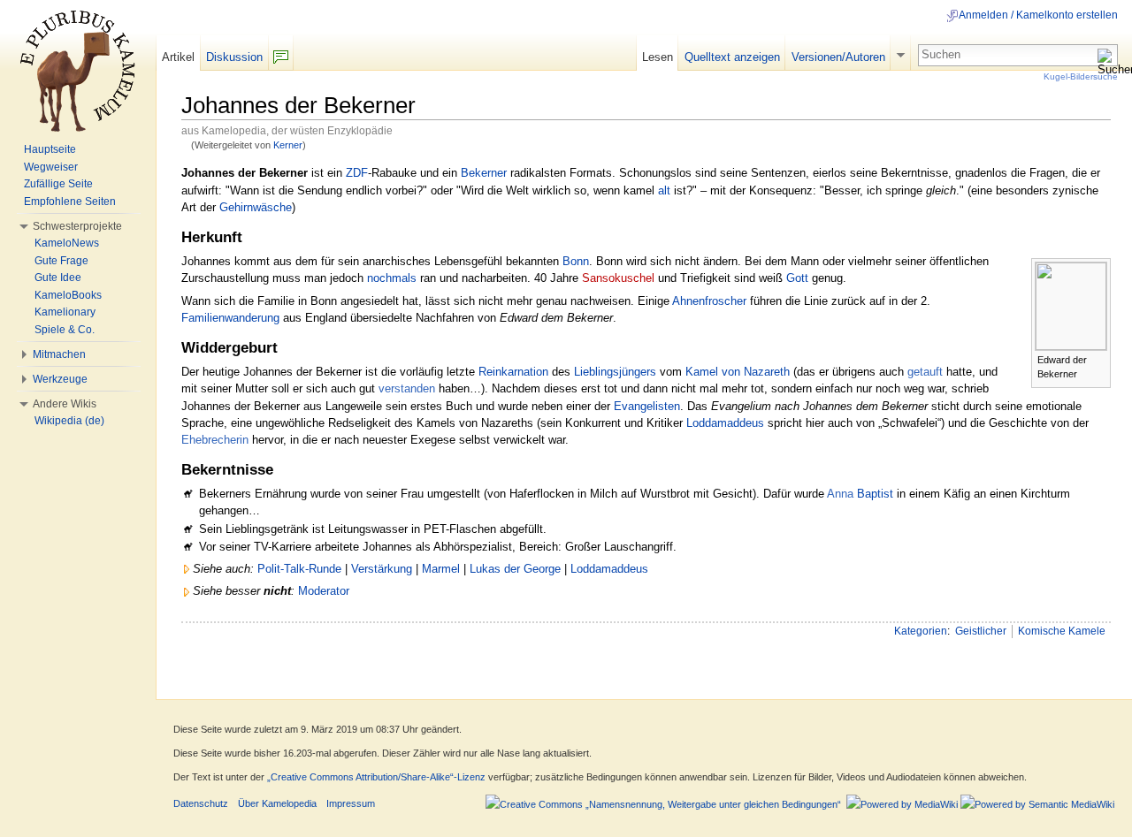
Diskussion (234, 57)
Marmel (441, 568)
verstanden (407, 388)
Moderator (323, 590)
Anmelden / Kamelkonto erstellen (1038, 15)
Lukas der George (515, 568)
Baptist (875, 493)
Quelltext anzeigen (732, 57)
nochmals (392, 278)
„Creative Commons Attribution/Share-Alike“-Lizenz (376, 777)
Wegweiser (51, 167)
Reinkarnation (513, 371)
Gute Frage (61, 261)
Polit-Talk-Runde (299, 568)
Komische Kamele (1061, 631)
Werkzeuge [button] (60, 379)
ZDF (357, 172)
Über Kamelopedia (277, 803)
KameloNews (66, 243)
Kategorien (920, 631)
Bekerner (484, 172)
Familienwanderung (230, 317)
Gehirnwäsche (255, 207)
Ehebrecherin (215, 439)
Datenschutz (200, 803)
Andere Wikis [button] (64, 404)
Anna (840, 493)
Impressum (350, 803)
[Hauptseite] (78, 70)
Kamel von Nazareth (737, 371)
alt (664, 190)
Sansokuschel (618, 278)
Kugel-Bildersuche (1081, 76)
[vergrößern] (1098, 358)
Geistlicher (980, 631)
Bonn (575, 261)
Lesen (657, 57)
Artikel (178, 57)
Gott (797, 278)
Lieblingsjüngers (615, 371)
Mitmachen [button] (59, 354)
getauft (925, 371)
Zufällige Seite (58, 184)
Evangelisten (647, 406)
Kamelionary (65, 312)
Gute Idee (57, 277)
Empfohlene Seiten (70, 201)
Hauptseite (50, 149)
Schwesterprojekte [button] (77, 226)
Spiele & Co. (64, 329)
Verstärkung (381, 568)
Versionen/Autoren (838, 57)
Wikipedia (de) (69, 421)
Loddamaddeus (725, 423)
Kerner (287, 145)
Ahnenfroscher (709, 301)
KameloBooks (68, 295)
